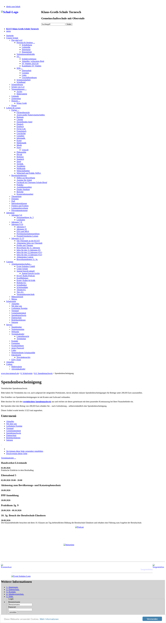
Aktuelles (15, 304)
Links (24, 75)
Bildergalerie (22, 94)
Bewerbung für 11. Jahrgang (28, 248)
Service (9, 325)
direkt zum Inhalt (13, 6)
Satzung (14, 322)
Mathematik (21, 143)
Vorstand (15, 311)
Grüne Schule (22, 269)
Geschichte (21, 133)
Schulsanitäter (22, 287)
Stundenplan (16, 327)
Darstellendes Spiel (24, 122)
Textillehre (21, 166)
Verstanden (152, 618)
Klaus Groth (22, 103)
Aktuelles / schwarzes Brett (33, 61)
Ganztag (9, 262)
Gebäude (15, 96)
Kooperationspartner (25, 194)
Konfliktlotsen (22, 278)
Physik (19, 154)
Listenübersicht (23, 336)
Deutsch (20, 124)
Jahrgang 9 (21, 227)
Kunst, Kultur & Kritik (26, 280)
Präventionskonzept (19, 210)
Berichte (20, 192)
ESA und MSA (23, 231)
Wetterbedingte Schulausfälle (23, 353)
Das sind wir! (16, 40)
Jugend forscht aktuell (25, 271)
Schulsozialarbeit (23, 80)
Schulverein (11, 301)
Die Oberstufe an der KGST (28, 241)
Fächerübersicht (23, 112)
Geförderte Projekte (19, 308)
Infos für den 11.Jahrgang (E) (29, 250)
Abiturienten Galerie (25, 257)
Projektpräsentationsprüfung (28, 234)
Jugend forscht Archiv (31, 273)
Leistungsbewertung (19, 208)
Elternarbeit (26, 70)
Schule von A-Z (18, 87)
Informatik (21, 138)
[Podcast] (83, 534)
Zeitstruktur (16, 98)
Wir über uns (16, 306)
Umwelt (25, 150)
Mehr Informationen (49, 619)
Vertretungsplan (17, 329)
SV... (19, 56)
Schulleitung (27, 45)
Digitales (15, 199)
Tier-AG (20, 292)
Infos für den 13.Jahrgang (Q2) (29, 255)
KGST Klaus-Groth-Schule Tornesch (22, 29)
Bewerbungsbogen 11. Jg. (27, 259)
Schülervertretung (29, 59)
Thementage (16, 196)
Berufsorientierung (19, 175)
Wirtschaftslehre (23, 171)
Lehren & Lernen (13, 108)
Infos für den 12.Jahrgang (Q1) (29, 252)
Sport (19, 161)
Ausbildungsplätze (24, 187)
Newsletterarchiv (23, 357)
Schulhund (21, 82)
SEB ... (20, 68)
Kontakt (14, 341)
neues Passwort (17, 348)
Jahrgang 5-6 (16, 215)
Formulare (15, 343)
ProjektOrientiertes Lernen (27, 236)
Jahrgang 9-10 (17, 224)
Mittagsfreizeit (17, 297)
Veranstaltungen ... (19, 89)
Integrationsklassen (19, 203)
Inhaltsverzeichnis (15, 594)
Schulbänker (22, 285)
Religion (20, 157)
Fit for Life (21, 129)
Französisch (21, 131)
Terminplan (21, 339)
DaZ (13, 201)
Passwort (12, 607)
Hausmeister (27, 52)
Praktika (20, 185)
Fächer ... (15, 110)
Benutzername (14, 602)
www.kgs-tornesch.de (10, 373)
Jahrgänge (10, 213)
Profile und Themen (25, 245)
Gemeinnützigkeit (18, 313)
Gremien (25, 73)
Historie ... (15, 101)
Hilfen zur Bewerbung (26, 178)
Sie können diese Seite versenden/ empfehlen (24, 451)
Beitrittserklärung (18, 320)
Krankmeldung (17, 346)
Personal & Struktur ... (26, 42)
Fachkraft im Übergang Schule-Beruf (32, 182)
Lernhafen (21, 220)
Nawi (19, 147)
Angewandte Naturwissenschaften (31, 115)
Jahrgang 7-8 (16, 222)
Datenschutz (16, 318)
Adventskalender (18, 369)
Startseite (10, 35)
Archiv (19, 91)
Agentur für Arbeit (24, 180)
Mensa (14, 299)
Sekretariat (26, 49)
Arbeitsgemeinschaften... (21, 264)
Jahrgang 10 (22, 229)
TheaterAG (21, 290)
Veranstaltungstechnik (25, 294)
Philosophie (21, 152)
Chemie (20, 119)
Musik (19, 145)
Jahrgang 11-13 (17, 238)
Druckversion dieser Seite (16, 453)
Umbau (9, 364)
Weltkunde (21, 168)
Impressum (12, 587)
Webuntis (15, 332)
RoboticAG (21, 283)
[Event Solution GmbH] (21, 576)
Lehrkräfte (26, 47)
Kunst (19, 140)
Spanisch (20, 159)
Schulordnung (17, 84)
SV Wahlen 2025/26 (30, 63)
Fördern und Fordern (20, 206)
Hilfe (9, 596)
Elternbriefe (16, 355)
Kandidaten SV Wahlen (31, 66)
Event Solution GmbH (26, 266)
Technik (20, 164)
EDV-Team (16, 360)
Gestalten (20, 136)
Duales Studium (23, 189)
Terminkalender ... (8, 458)
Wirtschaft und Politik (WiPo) (29, 173)
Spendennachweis (18, 315)
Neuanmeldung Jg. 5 (25, 217)
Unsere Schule (12, 38)
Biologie (20, 117)
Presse (14, 105)
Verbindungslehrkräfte (26, 54)
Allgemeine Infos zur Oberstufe (29, 243)
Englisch (20, 126)
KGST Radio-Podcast (26, 276)
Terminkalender (17, 334)
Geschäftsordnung (29, 77)
